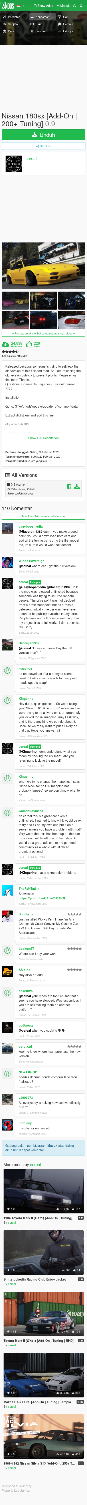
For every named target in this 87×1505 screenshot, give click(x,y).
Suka (37, 346)
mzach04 (25, 668)
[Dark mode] (74, 5)
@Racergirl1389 (30, 531)
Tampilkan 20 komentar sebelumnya (43, 516)
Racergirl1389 (29, 643)
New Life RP (28, 1072)
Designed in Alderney (17, 1486)
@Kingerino (28, 751)
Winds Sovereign (32, 560)
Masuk (52, 1145)
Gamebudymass (31, 811)
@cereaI (25, 566)
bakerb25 (26, 991)
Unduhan (16, 346)
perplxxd (25, 1046)
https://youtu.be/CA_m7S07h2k (42, 898)
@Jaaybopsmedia (32, 587)
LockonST (26, 948)
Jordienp (25, 1123)
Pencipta (35, 582)
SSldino (24, 969)
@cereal (25, 1030)
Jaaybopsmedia (31, 526)
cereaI (31, 158)
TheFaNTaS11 (29, 888)
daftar (69, 1145)
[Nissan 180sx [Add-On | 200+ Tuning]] (43, 265)
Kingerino (26, 698)
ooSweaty (26, 1025)
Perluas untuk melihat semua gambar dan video (43, 333)
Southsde (26, 914)
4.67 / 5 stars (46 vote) (14, 356)
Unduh (46, 134)
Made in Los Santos (16, 1490)
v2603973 (26, 1097)
